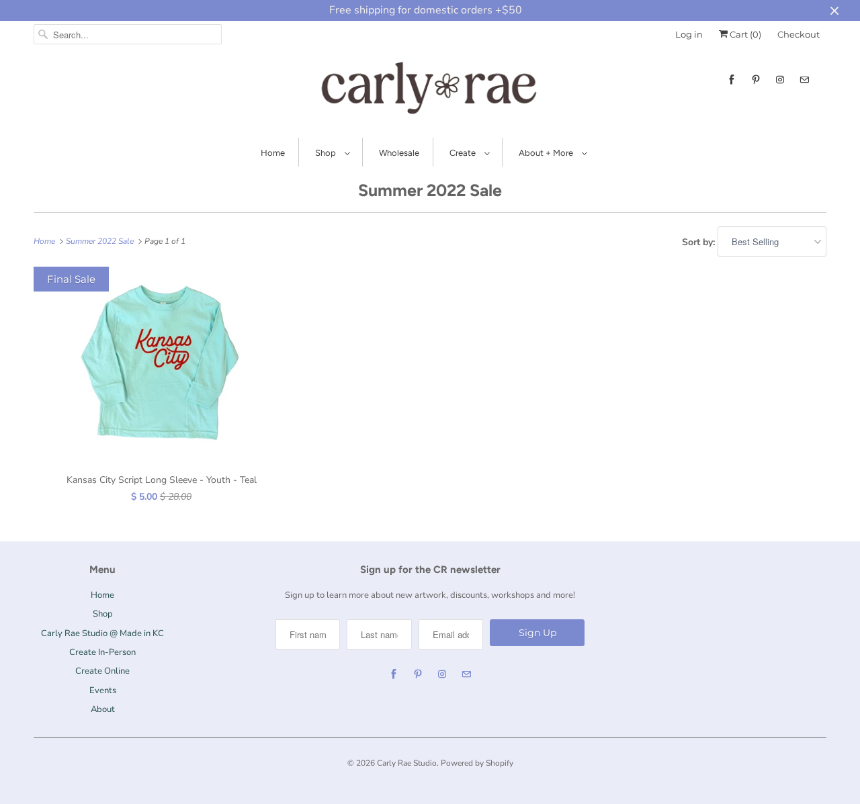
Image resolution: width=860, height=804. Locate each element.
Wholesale (399, 153)
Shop (326, 153)
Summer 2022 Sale (430, 190)
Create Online (102, 671)
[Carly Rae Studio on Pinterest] (756, 79)
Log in (689, 34)
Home (273, 153)
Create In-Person (102, 652)
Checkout (798, 34)
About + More (547, 153)
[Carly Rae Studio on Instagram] (780, 79)
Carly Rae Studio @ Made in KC (102, 633)
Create (463, 153)
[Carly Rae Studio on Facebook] (731, 79)
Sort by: (700, 242)
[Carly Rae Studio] (430, 91)
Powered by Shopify (477, 763)
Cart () (744, 34)
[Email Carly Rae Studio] (804, 79)
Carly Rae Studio (407, 763)
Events (102, 690)
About (103, 709)
